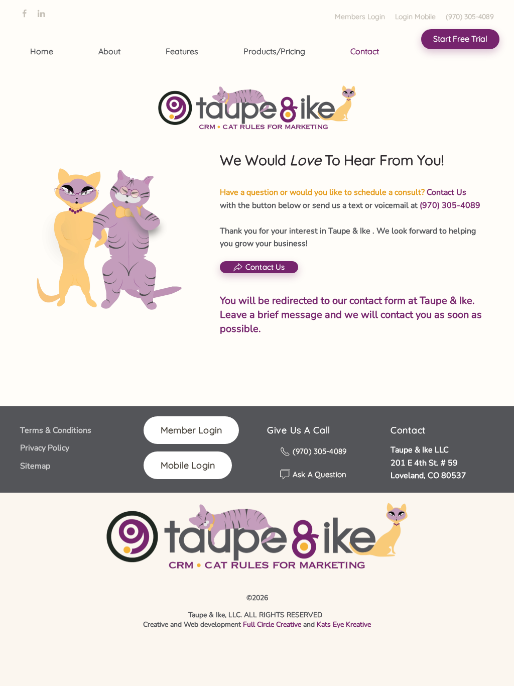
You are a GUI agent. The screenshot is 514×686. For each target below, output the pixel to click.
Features (182, 51)
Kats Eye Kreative (344, 624)
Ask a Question (319, 474)
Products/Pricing (274, 51)
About (109, 51)
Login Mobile (415, 16)
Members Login (360, 16)
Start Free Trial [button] (460, 39)
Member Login (191, 430)
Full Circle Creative (272, 624)
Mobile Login (188, 465)
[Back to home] (257, 109)
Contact (364, 51)
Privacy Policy (44, 447)
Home (41, 51)
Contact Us (265, 267)
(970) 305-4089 (470, 16)
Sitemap (35, 466)
